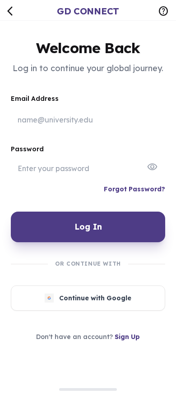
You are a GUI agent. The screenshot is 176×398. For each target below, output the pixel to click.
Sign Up (127, 337)
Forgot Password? (134, 189)
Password (27, 149)
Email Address (35, 99)
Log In (88, 227)
